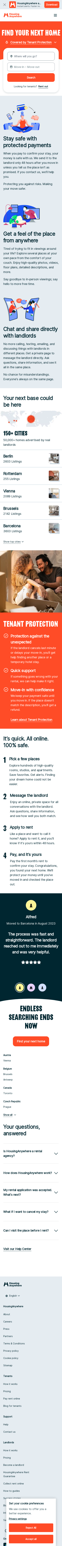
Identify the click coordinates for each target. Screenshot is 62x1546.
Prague (7, 1106)
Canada (7, 1087)
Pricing (7, 1391)
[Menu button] (55, 15)
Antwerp (8, 1079)
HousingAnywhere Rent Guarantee (16, 1474)
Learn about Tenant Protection (31, 719)
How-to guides (11, 1490)
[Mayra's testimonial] (31, 988)
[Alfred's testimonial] (20, 988)
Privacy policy (11, 1350)
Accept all (31, 1539)
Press (6, 1328)
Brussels (7, 1074)
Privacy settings (18, 1518)
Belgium (7, 1068)
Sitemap (7, 1365)
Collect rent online (13, 1483)
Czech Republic (12, 1101)
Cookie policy (10, 1358)
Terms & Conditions (14, 1343)
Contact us (9, 1431)
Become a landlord (13, 1465)
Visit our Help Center (17, 1249)
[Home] (12, 15)
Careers (7, 1321)
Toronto (7, 1093)
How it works (10, 1384)
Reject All (31, 1527)
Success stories (12, 1498)
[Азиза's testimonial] (42, 988)
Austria (7, 1055)
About (6, 1314)
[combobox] (12, 1295)
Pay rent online (11, 1398)
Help (5, 1424)
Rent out (43, 86)
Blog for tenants (12, 1405)
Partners (8, 1336)
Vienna (7, 1060)
